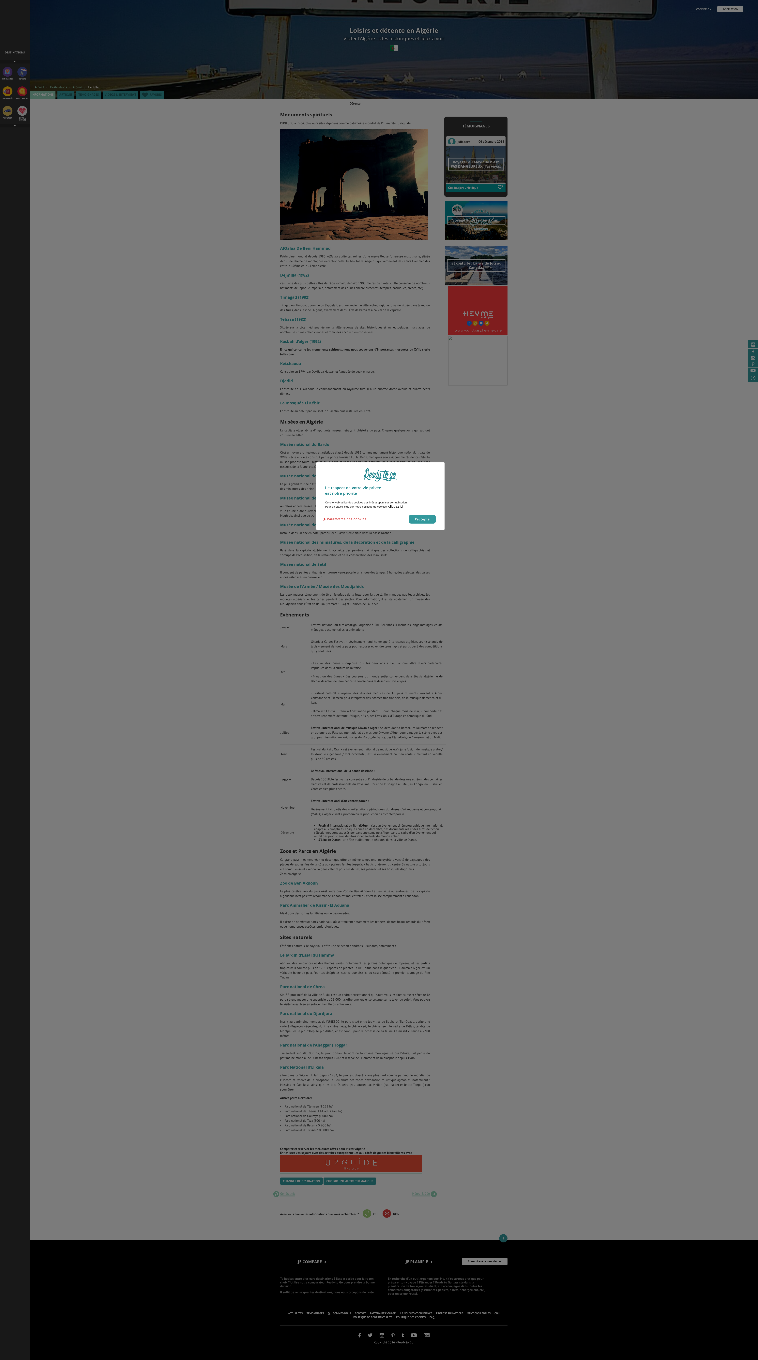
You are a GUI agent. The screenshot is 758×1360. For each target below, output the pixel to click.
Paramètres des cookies (347, 519)
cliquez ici (395, 506)
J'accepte (422, 519)
